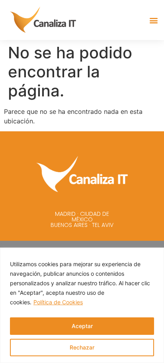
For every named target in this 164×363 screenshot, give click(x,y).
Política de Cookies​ (58, 302)
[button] (153, 20)
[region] (82, 305)
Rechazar (82, 347)
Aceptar (82, 326)
